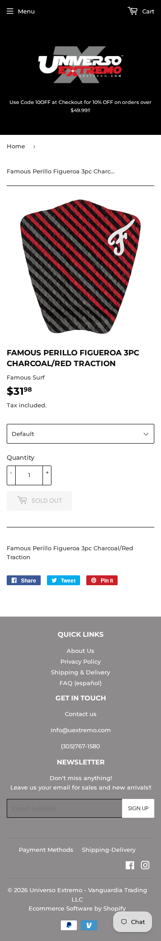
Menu (26, 11)
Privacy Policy (80, 661)
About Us (80, 650)
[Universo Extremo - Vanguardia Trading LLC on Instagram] (145, 866)
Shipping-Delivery (109, 849)
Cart (147, 11)
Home (16, 146)
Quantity (20, 457)
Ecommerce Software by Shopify (77, 908)
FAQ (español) (80, 682)
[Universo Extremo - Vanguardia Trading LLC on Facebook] (130, 866)
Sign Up (138, 808)
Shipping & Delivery (80, 672)
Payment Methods (46, 849)
